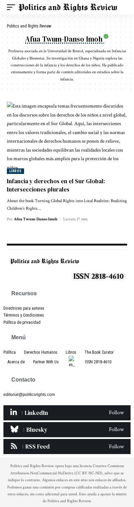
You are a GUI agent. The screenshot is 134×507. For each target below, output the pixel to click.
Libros (15, 171)
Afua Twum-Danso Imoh (35, 219)
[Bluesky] (67, 429)
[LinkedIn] (67, 412)
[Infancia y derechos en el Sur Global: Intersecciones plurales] (67, 138)
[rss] (67, 446)
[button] (13, 7)
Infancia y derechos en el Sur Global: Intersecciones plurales (56, 185)
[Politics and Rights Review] (68, 7)
